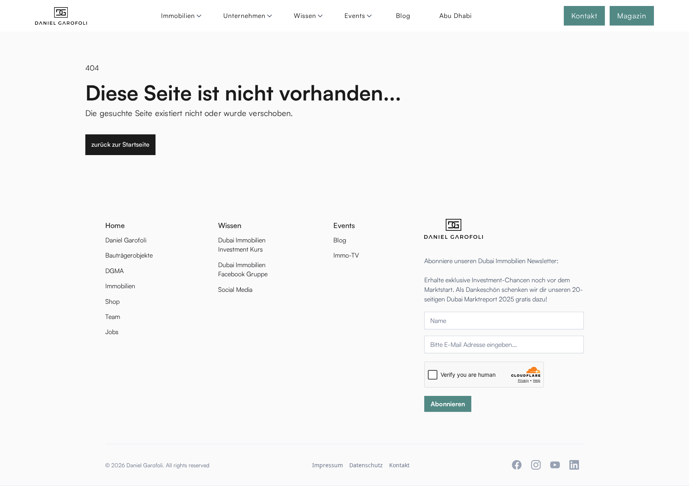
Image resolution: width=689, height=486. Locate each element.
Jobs (111, 332)
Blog (403, 16)
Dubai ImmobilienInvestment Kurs (242, 244)
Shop (112, 301)
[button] (180, 15)
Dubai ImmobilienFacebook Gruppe (243, 269)
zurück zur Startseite (120, 144)
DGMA (114, 271)
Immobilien (120, 286)
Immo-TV (346, 255)
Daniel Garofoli (125, 240)
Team (112, 317)
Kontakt (399, 465)
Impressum (327, 465)
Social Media (235, 289)
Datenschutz (366, 465)
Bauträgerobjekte (129, 255)
